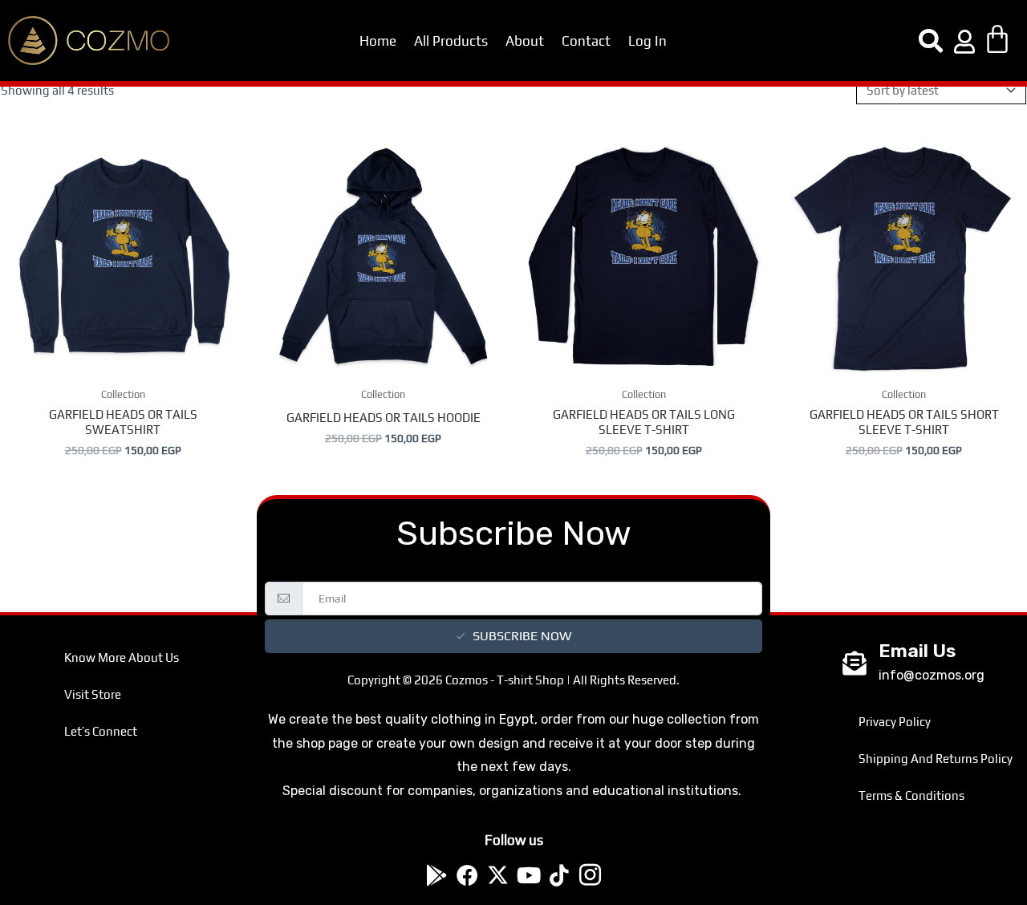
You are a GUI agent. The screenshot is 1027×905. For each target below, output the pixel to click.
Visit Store (92, 694)
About (524, 41)
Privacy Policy (895, 721)
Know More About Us (121, 657)
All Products (451, 41)
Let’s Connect (100, 731)
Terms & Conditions (911, 795)
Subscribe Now (522, 635)
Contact (586, 41)
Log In (647, 41)
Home (377, 41)
